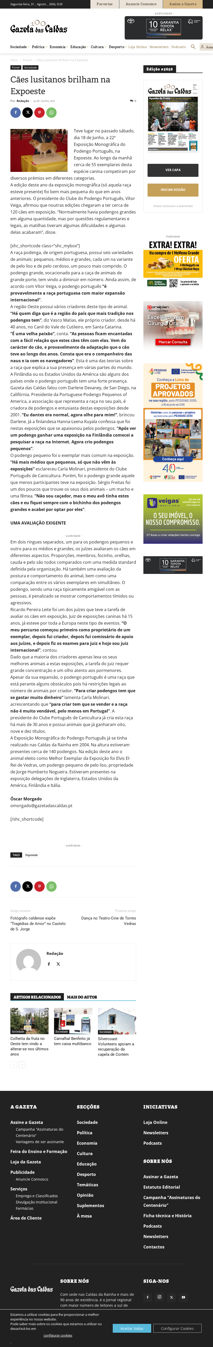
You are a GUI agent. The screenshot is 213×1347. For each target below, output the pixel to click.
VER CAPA (173, 170)
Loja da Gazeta (25, 1162)
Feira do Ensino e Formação (38, 1151)
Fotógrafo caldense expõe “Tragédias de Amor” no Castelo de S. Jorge (38, 923)
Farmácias (25, 1208)
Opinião (85, 1195)
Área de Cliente (26, 1218)
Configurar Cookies (177, 1328)
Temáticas (87, 1185)
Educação (87, 1164)
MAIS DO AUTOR (82, 997)
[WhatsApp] (51, 112)
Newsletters (155, 1133)
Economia (87, 1143)
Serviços (18, 1189)
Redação (23, 101)
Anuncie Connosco (32, 1179)
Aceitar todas (132, 1328)
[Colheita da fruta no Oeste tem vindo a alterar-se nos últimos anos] (29, 1021)
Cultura (85, 1153)
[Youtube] (183, 1297)
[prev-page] (13, 1064)
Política (84, 1133)
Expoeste (31, 855)
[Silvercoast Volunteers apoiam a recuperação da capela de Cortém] (117, 1021)
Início (14, 60)
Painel (27, 60)
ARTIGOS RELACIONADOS (37, 997)
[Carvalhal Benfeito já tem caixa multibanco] (73, 1021)
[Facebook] (15, 112)
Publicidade (22, 1172)
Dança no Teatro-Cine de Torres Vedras (108, 921)
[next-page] (22, 1064)
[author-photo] (28, 962)
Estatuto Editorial (161, 1187)
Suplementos (90, 1205)
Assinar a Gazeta (160, 1177)
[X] (27, 112)
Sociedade (30, 67)
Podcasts (152, 1143)
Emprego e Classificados (37, 1195)
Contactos (153, 1247)
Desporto (86, 1174)
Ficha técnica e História (167, 1216)
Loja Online (155, 1122)
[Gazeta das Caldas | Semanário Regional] (59, 26)
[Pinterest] (39, 112)
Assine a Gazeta (26, 1122)
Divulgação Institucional (36, 1202)
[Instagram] (159, 1297)
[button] (193, 47)
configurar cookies (58, 1335)
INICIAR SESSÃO (173, 189)
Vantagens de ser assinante (40, 1141)
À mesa (84, 1216)
